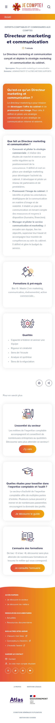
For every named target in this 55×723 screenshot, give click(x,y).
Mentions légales (34, 687)
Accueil (7, 17)
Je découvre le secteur (17, 599)
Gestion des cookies (27, 718)
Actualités (11, 618)
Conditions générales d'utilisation (27, 712)
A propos (17, 687)
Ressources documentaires (19, 622)
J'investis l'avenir (14, 645)
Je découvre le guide (27, 513)
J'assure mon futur (16, 636)
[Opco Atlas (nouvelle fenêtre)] (16, 699)
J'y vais (27, 449)
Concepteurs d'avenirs (17, 641)
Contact (12, 659)
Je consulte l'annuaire (27, 568)
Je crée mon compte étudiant (22, 663)
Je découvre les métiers (18, 604)
